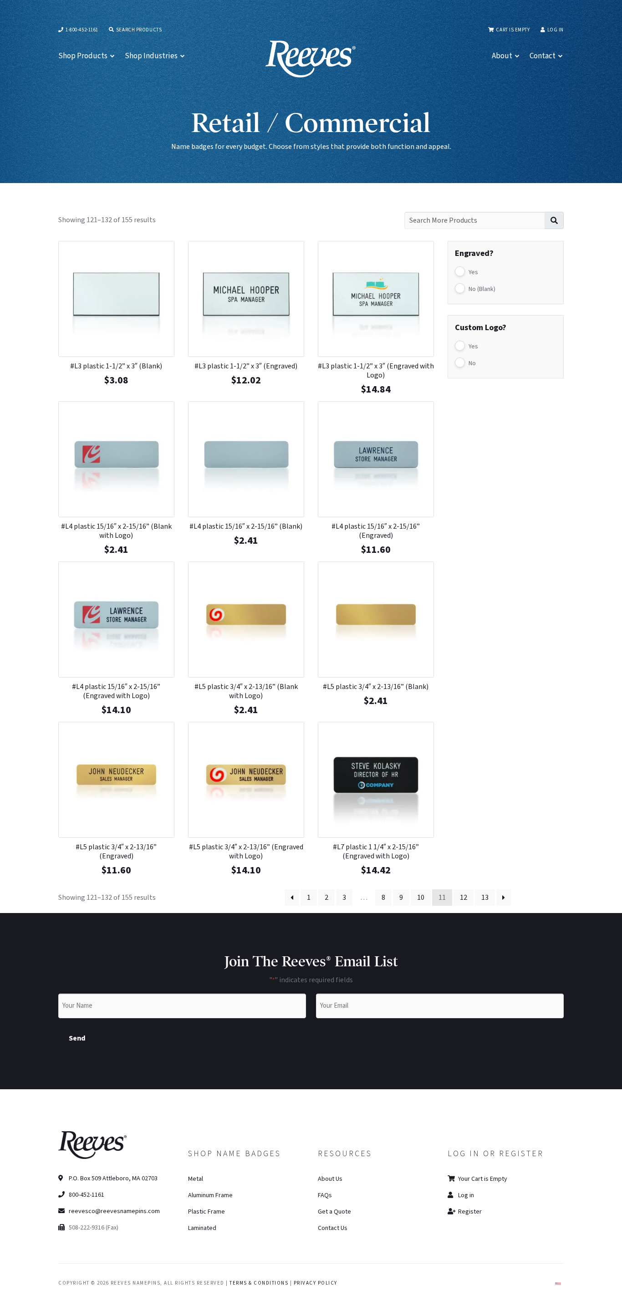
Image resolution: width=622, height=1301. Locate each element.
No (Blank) (482, 289)
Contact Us (332, 1228)
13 (485, 898)
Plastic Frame (206, 1211)
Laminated (202, 1228)
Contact (543, 56)
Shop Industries (151, 56)
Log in (555, 29)
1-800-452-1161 (81, 29)
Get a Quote (334, 1211)
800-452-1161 (85, 1194)
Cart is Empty (512, 29)
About (502, 56)
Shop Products (82, 56)
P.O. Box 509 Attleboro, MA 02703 (112, 1178)
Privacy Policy (315, 1283)
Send (77, 1038)
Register (469, 1211)
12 (463, 898)
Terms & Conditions (258, 1283)
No (472, 363)
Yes (473, 272)
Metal (195, 1179)
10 (420, 898)
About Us (330, 1179)
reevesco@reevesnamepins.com (114, 1211)
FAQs (325, 1195)
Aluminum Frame (210, 1195)
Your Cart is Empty (482, 1179)
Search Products (138, 29)
